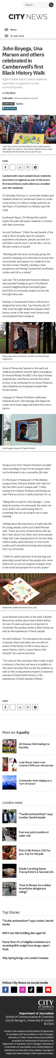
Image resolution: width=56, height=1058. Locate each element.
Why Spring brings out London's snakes (25, 958)
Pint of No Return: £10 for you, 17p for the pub (35, 852)
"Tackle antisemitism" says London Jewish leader (36, 815)
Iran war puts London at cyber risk (34, 833)
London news (8, 104)
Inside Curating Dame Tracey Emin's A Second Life (36, 870)
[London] (6, 36)
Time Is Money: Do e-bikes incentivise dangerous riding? (35, 888)
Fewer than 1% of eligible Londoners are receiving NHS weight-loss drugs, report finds (26, 945)
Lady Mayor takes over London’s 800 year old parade (36, 764)
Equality (19, 104)
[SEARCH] (51, 4)
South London (10, 108)
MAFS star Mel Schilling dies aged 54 (24, 933)
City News (10, 92)
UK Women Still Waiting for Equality (34, 745)
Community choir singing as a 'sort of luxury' (35, 782)
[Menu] (6, 30)
